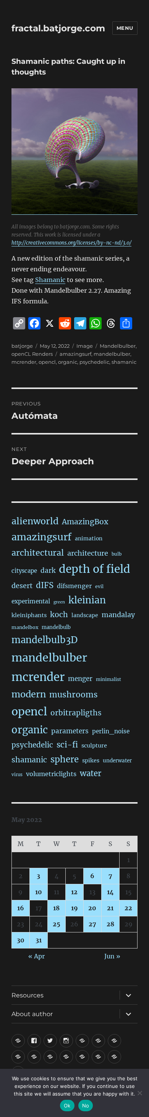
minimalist (108, 679)
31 (39, 940)
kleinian (87, 600)
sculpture (94, 745)
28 (110, 924)
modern (28, 694)
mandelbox (24, 627)
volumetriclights (51, 774)
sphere (64, 759)
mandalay (118, 615)
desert (21, 586)
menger (80, 678)
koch (59, 614)
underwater (117, 760)
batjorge (22, 346)
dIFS (44, 585)
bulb (116, 554)
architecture (87, 553)
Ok (67, 1105)
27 (92, 924)
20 (92, 908)
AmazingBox (85, 521)
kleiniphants (29, 615)
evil (99, 586)
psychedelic (94, 362)
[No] (139, 1093)
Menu (125, 28)
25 (56, 924)
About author (32, 1014)
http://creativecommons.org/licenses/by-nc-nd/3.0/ (71, 243)
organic (67, 362)
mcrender (23, 362)
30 (20, 940)
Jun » (112, 956)
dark (47, 570)
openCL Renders (32, 354)
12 (74, 892)
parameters (70, 731)
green (59, 602)
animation (88, 538)
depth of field (94, 569)
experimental (30, 601)
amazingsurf (75, 354)
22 (128, 908)
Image (84, 346)
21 (110, 908)
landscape (84, 615)
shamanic (124, 362)
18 (56, 908)
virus (17, 774)
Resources (27, 995)
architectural (37, 553)
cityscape (24, 570)
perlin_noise (111, 731)
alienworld (34, 521)
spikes (90, 760)
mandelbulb (56, 627)
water (90, 773)
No (85, 1105)
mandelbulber (112, 354)
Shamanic (50, 280)
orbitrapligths (76, 712)
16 (20, 908)
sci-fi (67, 745)
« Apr (36, 956)
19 (74, 908)
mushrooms (73, 695)
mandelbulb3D (44, 640)
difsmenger (74, 586)
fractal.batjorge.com (58, 28)
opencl (47, 362)
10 (38, 892)
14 (110, 892)
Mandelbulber (118, 346)
